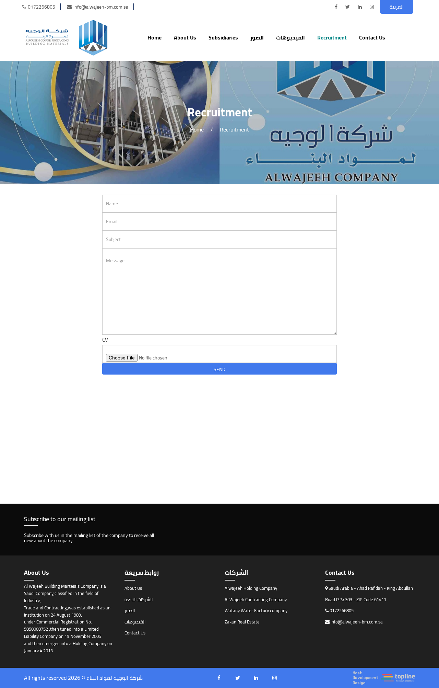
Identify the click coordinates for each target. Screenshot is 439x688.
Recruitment (332, 37)
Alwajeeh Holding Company (251, 588)
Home (154, 37)
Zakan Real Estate (242, 622)
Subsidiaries (223, 37)
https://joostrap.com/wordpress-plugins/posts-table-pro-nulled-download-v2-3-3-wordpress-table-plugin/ (149, 392)
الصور (257, 37)
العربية (397, 6)
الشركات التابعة (138, 599)
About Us (185, 37)
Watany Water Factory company (256, 610)
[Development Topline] (384, 678)
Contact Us (372, 37)
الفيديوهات (290, 37)
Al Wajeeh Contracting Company (256, 599)
